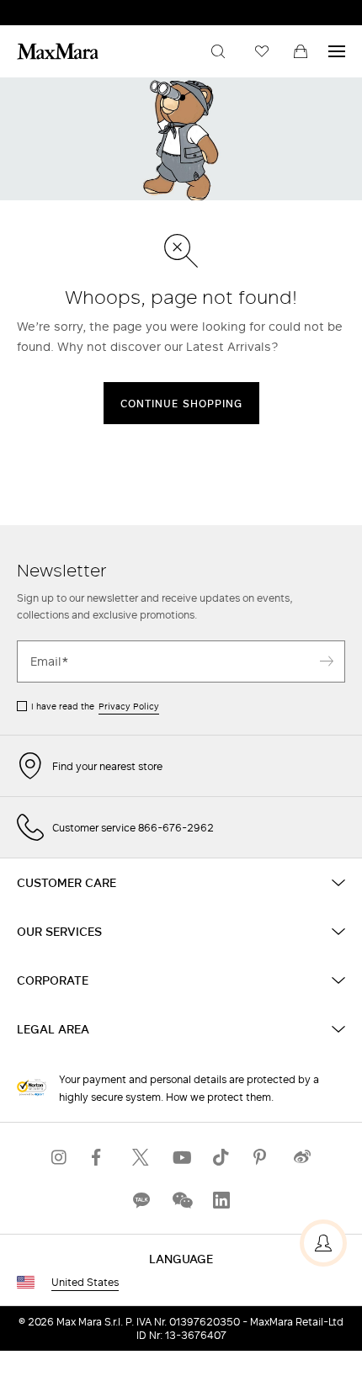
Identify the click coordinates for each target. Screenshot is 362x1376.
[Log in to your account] (323, 1243)
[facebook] (100, 1157)
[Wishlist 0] (262, 51)
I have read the (95, 706)
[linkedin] (221, 1199)
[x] (141, 1157)
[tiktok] (221, 1157)
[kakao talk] (141, 1199)
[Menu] (336, 51)
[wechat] (181, 1199)
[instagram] (60, 1157)
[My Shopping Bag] (300, 51)
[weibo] (302, 1157)
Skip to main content (63, 9)
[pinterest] (262, 1157)
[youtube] (181, 1157)
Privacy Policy (128, 706)
